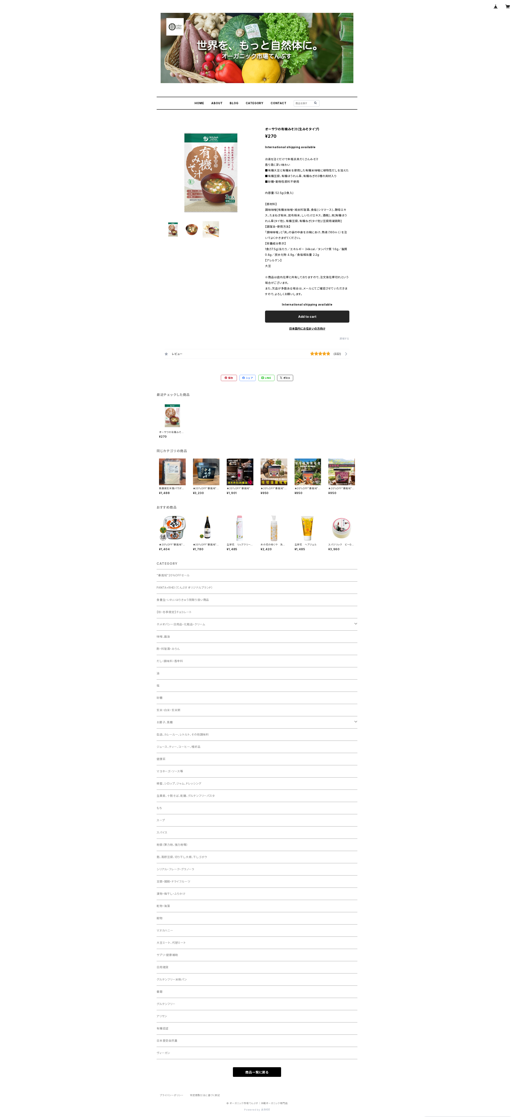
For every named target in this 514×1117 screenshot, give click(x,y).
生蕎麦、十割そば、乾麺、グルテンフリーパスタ (186, 795)
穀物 (160, 918)
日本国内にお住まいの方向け (307, 328)
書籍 (160, 991)
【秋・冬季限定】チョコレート (174, 612)
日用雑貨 (162, 967)
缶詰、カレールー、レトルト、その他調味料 (183, 734)
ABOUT (216, 103)
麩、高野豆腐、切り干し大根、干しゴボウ (182, 857)
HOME (199, 103)
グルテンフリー (166, 1004)
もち (159, 808)
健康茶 (161, 759)
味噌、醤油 (163, 636)
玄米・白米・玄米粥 (169, 710)
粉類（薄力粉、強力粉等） (172, 844)
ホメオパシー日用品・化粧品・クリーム (181, 624)
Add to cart (307, 317)
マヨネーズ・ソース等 (170, 771)
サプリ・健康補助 (167, 955)
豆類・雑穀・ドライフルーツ (173, 881)
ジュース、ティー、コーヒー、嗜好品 (179, 746)
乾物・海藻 (163, 906)
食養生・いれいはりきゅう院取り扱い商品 (183, 599)
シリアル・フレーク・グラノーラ (175, 869)
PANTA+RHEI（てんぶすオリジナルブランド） (185, 587)
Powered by (252, 1109)
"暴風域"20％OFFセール (173, 575)
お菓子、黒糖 (165, 722)
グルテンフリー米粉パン (172, 979)
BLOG (234, 103)
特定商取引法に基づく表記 (205, 1095)
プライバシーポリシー (172, 1095)
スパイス (162, 832)
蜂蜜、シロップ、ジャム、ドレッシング (179, 783)
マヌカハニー (165, 930)
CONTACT (279, 103)
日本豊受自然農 (167, 1040)
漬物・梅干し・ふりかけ (171, 893)
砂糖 (160, 697)
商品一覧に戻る (257, 1072)
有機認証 (162, 1028)
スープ (161, 820)
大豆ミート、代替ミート (171, 942)
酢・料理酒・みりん (168, 648)
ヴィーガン (163, 1053)
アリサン (162, 1016)
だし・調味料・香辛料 (170, 661)
